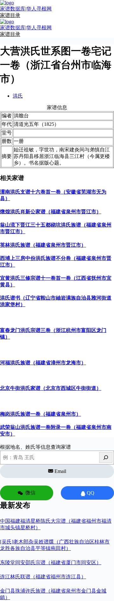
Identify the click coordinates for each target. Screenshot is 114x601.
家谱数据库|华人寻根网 (26, 8)
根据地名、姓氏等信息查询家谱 (35, 447)
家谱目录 (10, 15)
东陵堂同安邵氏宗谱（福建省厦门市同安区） (50, 562)
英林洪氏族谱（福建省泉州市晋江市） (43, 245)
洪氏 (18, 95)
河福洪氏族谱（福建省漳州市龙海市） (43, 362)
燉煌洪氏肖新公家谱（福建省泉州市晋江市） (50, 211)
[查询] (105, 457)
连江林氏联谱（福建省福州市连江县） (43, 576)
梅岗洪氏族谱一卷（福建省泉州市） (40, 414)
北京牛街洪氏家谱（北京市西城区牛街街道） (50, 388)
